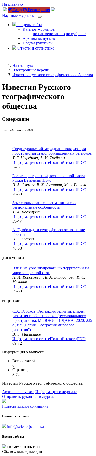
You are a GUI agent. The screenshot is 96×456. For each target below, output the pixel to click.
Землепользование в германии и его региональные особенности (44, 205)
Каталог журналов (39, 29)
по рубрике (76, 34)
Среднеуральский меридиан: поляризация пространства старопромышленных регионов (52, 150)
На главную (12, 4)
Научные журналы (18, 15)
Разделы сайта (29, 24)
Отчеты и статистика (35, 48)
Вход (17, 10)
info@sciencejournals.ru (26, 426)
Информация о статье (31, 162)
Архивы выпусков (39, 38)
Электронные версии (30, 70)
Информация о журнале (56, 392)
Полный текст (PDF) (68, 162)
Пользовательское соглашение (25, 406)
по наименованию (49, 34)
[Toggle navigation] (40, 17)
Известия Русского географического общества (52, 74)
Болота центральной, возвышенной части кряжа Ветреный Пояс (48, 178)
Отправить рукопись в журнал (28, 396)
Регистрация (38, 10)
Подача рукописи (38, 43)
